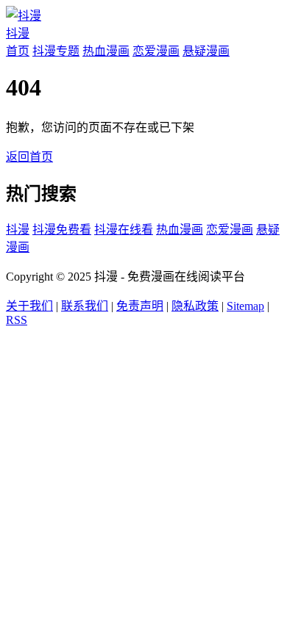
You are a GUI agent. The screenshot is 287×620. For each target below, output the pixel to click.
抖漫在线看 (123, 229)
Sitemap (245, 306)
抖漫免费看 (61, 229)
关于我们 (29, 306)
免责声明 (139, 306)
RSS (16, 320)
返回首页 (29, 157)
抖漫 (17, 229)
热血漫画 (106, 51)
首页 (17, 51)
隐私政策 (195, 306)
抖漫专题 (55, 51)
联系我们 (84, 306)
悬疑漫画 (206, 51)
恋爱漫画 (156, 51)
